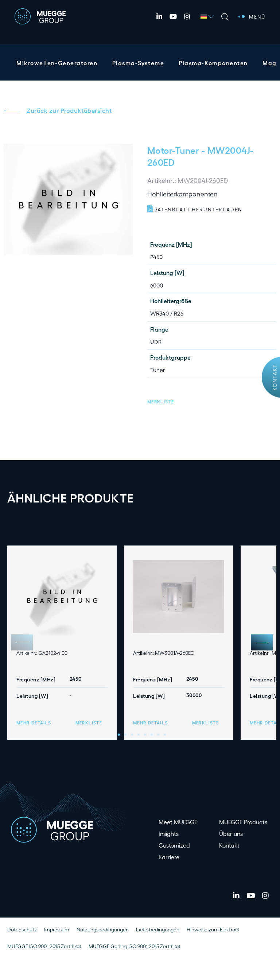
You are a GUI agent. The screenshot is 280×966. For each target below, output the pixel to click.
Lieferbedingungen (157, 929)
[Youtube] (173, 16)
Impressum (56, 929)
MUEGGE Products (243, 821)
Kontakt (274, 377)
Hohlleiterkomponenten (182, 193)
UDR (156, 341)
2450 (156, 256)
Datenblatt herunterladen (197, 209)
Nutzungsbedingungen (103, 929)
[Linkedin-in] (159, 16)
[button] (160, 401)
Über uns (231, 833)
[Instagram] (187, 16)
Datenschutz (22, 929)
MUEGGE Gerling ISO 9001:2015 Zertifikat (134, 946)
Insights (169, 833)
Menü (257, 16)
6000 (156, 285)
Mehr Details (33, 722)
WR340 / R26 (166, 313)
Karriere (169, 856)
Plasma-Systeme (138, 62)
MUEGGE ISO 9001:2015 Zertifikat (44, 946)
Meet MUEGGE (178, 821)
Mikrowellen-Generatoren (57, 62)
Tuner (157, 369)
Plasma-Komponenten (213, 62)
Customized (174, 845)
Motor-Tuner (173, 149)
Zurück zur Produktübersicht (69, 110)
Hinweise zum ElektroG (213, 929)
